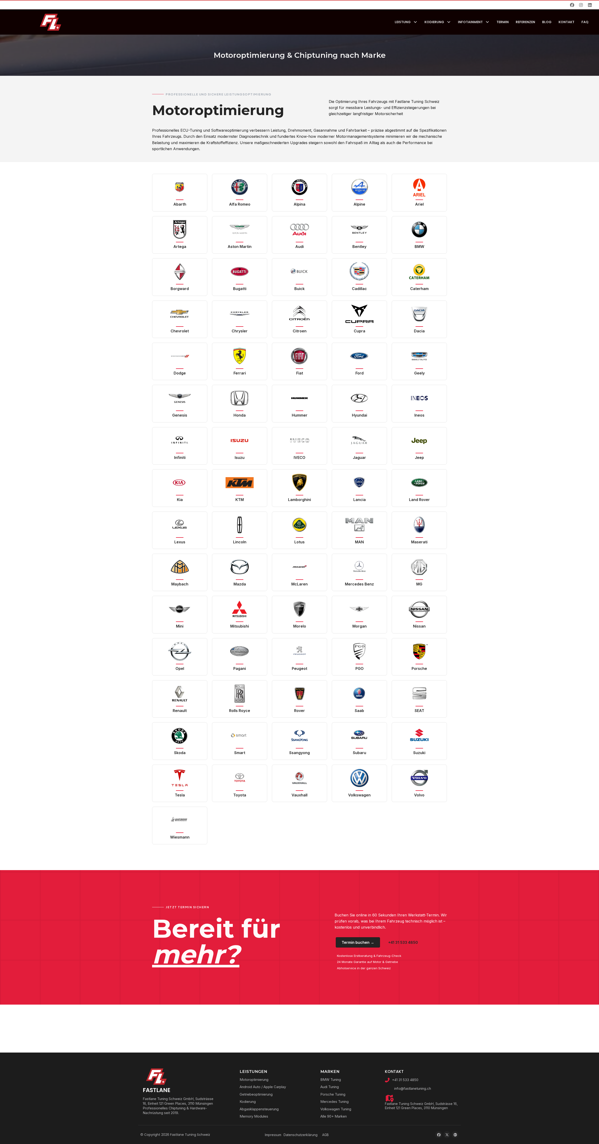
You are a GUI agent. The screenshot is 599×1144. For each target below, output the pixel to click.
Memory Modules (254, 1116)
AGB (325, 1135)
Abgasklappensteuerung (259, 1109)
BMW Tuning (330, 1079)
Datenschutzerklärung (301, 1135)
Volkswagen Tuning (335, 1109)
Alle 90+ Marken (333, 1116)
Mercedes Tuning (334, 1101)
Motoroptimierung (254, 1079)
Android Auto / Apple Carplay (263, 1087)
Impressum (273, 1135)
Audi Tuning (329, 1087)
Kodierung (248, 1101)
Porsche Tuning (332, 1094)
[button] (572, 5)
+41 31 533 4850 (405, 1079)
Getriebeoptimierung (256, 1094)
